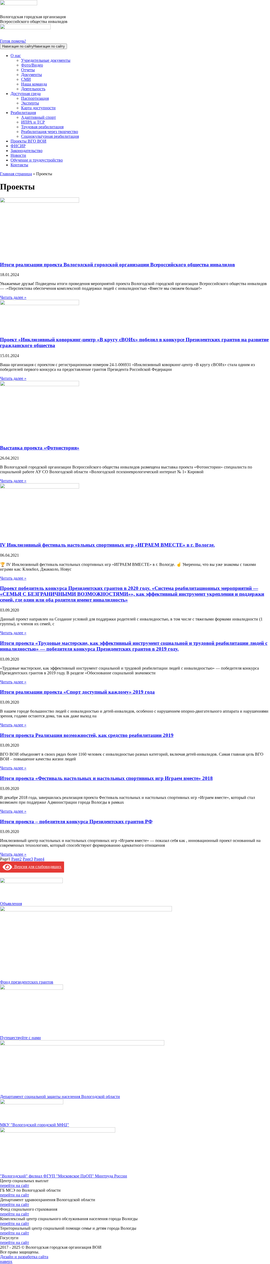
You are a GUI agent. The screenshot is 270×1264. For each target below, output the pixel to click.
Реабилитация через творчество (49, 131)
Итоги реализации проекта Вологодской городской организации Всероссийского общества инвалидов (117, 264)
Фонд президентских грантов (26, 982)
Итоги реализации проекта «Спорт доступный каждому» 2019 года (77, 692)
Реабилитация (23, 112)
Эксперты (30, 103)
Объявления (11, 903)
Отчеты (28, 70)
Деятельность (33, 89)
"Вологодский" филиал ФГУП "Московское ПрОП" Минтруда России (63, 1176)
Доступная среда (26, 93)
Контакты (19, 165)
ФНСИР (18, 146)
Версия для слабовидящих (36, 866)
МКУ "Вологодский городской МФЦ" (34, 1125)
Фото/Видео (32, 65)
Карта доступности (38, 108)
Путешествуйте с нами (20, 1037)
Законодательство (26, 150)
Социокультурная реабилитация (50, 136)
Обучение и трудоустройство (37, 160)
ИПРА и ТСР (33, 122)
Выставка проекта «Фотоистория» (39, 448)
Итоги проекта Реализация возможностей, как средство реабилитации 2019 (86, 735)
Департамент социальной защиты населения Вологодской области (60, 1096)
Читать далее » (13, 297)
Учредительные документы (45, 60)
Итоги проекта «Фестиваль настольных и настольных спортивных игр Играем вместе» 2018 (106, 778)
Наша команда (34, 84)
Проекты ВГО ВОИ (28, 141)
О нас (16, 55)
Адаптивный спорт (38, 117)
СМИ (26, 79)
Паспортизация (35, 98)
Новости (18, 155)
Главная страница (16, 174)
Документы (31, 74)
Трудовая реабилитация (42, 127)
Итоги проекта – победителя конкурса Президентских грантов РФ (76, 821)
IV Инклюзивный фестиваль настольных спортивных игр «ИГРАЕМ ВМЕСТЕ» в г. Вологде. (107, 545)
